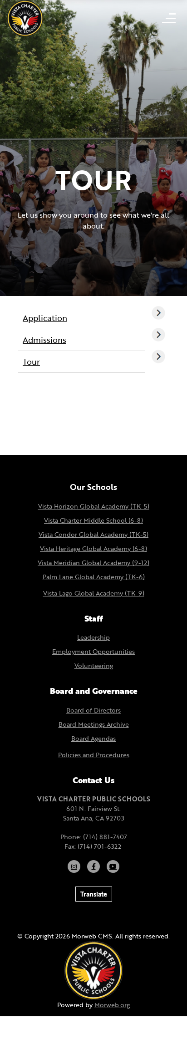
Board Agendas (93, 738)
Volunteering (93, 665)
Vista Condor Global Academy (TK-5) (93, 534)
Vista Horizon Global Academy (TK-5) (93, 506)
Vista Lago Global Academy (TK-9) (93, 593)
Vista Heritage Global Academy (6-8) (93, 548)
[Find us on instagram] (74, 866)
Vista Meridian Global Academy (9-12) (93, 562)
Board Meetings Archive (94, 724)
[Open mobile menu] (169, 18)
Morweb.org (112, 1004)
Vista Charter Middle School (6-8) (93, 520)
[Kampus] (93, 969)
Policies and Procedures (93, 754)
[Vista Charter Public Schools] (25, 17)
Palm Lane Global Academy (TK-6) (94, 576)
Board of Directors (93, 710)
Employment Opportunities (93, 651)
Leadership (93, 637)
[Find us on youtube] (113, 866)
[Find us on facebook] (93, 866)
